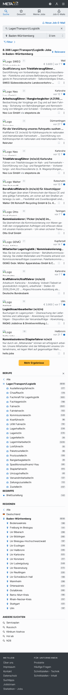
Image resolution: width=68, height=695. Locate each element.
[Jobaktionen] (64, 82)
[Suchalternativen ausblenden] (63, 373)
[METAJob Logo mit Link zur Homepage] (10, 3)
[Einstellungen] (50, 4)
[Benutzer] (57, 4)
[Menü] (63, 4)
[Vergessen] (58, 82)
